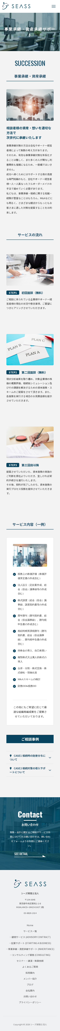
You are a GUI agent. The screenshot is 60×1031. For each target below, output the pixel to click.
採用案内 (30, 972)
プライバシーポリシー (30, 1002)
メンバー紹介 (30, 978)
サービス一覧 (30, 931)
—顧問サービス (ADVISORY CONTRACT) (30, 937)
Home (30, 925)
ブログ (30, 984)
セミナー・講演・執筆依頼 (30, 960)
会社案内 (30, 990)
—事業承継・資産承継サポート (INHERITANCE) (30, 949)
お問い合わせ (30, 996)
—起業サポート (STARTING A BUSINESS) (30, 943)
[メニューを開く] (53, 6)
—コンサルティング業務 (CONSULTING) (30, 954)
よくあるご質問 (30, 966)
